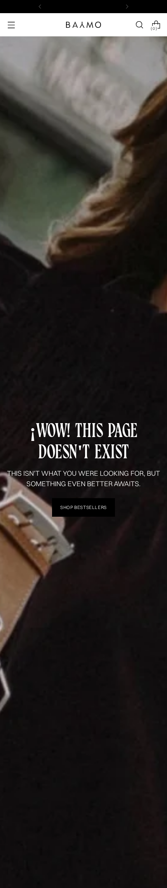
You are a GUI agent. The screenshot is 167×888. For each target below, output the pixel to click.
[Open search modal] (139, 25)
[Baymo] (83, 25)
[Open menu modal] (11, 25)
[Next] (127, 6)
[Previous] (40, 6)
